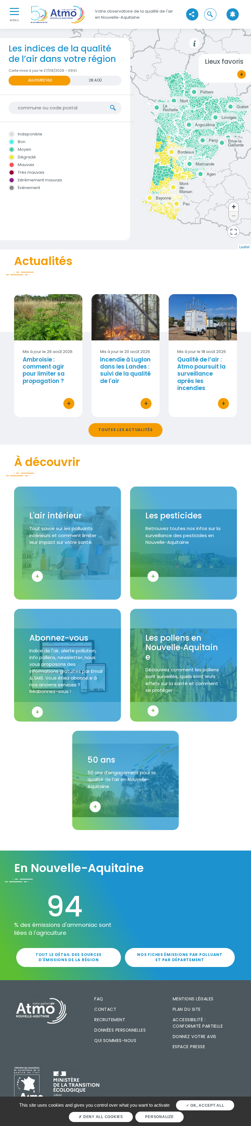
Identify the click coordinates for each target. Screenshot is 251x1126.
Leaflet (244, 246)
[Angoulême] (188, 124)
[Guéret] (229, 106)
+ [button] (234, 206)
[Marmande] (188, 163)
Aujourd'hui (40, 80)
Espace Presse (189, 1047)
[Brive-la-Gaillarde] (221, 141)
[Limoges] (214, 116)
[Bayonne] (149, 197)
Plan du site (187, 1009)
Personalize (159, 1117)
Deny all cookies (102, 1117)
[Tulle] (227, 136)
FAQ (98, 999)
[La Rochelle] (156, 106)
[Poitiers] (193, 91)
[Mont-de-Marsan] (172, 183)
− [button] (234, 216)
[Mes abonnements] (232, 14)
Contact (105, 1009)
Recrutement (109, 1020)
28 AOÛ (95, 80)
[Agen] (199, 173)
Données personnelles (120, 1030)
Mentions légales (193, 999)
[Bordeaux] (170, 151)
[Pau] (176, 203)
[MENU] (14, 11)
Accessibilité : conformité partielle (198, 1023)
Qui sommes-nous (115, 1040)
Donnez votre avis (194, 1036)
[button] (210, 14)
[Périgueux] (202, 139)
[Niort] (173, 100)
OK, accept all (206, 1105)
